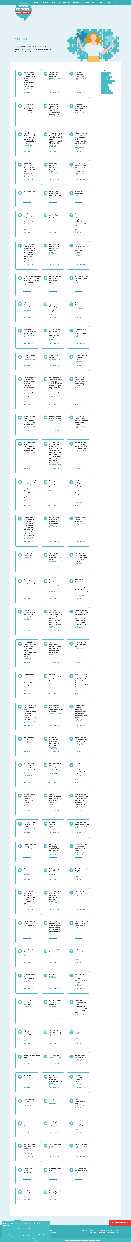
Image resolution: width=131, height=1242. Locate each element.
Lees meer (28, 93)
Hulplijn (104, 93)
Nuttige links (78, 3)
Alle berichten (106, 73)
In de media (105, 75)
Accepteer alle (41, 1236)
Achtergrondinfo (107, 77)
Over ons (100, 3)
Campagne (105, 87)
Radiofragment (106, 91)
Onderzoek (105, 81)
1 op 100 (112, 81)
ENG (116, 3)
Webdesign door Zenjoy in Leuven (79, 1240)
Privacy (67, 1240)
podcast (110, 93)
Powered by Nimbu (94, 1240)
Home (36, 3)
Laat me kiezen (10, 1236)
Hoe (53, 3)
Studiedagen (105, 79)
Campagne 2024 (106, 83)
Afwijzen (26, 1236)
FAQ (109, 3)
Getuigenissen (63, 3)
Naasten (104, 85)
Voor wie (45, 3)
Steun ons (90, 3)
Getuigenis (105, 89)
